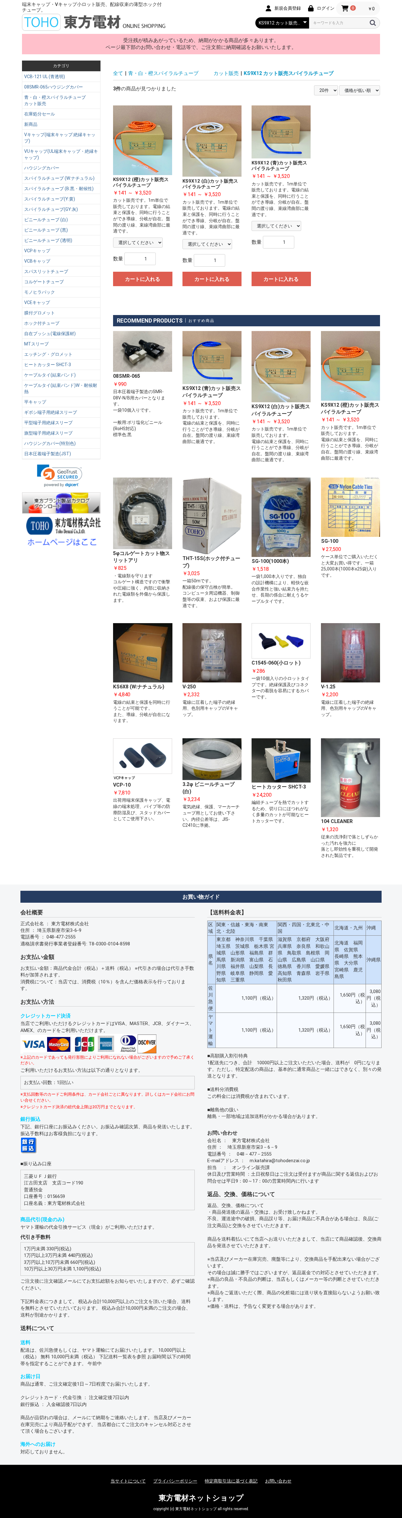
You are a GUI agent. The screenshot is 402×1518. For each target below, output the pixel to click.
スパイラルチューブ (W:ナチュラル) (59, 178)
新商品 (30, 124)
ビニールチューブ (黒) (46, 230)
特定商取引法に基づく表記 (231, 1480)
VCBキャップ (37, 261)
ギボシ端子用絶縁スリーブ (50, 412)
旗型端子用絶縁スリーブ (48, 433)
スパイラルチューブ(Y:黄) (49, 198)
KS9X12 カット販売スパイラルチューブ (289, 73)
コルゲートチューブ (44, 281)
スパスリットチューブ (46, 271)
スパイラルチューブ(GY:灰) (51, 209)
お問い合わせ (278, 1480)
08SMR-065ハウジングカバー (53, 86)
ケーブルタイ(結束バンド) (50, 374)
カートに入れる (142, 279)
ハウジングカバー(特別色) (50, 443)
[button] (59, 476)
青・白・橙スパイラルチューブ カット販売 (61, 100)
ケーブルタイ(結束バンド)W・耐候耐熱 (60, 388)
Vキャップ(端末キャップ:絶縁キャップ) (59, 137)
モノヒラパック (39, 292)
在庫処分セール (39, 113)
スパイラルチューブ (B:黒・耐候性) (59, 188)
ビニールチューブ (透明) (48, 240)
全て (118, 73)
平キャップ (35, 401)
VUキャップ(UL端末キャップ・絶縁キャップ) (61, 154)
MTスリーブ (36, 343)
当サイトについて (128, 1480)
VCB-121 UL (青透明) (44, 76)
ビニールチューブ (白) (46, 219)
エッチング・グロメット (48, 354)
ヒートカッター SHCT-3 (47, 364)
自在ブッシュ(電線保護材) (50, 333)
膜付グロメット (39, 312)
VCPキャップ (37, 250)
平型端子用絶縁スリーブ (48, 422)
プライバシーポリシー (175, 1480)
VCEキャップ (37, 302)
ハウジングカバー (41, 167)
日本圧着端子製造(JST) (47, 453)
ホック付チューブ (41, 323)
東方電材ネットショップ (201, 1498)
